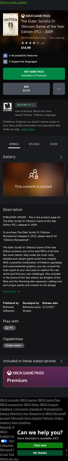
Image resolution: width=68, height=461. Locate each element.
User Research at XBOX (37, 413)
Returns (48, 418)
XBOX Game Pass (49, 400)
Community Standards (27, 409)
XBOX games (28, 400)
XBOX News (31, 404)
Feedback (6, 409)
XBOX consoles (9, 400)
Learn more (27, 129)
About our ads (9, 459)
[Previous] (53, 157)
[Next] (61, 157)
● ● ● (59, 89)
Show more (9, 291)
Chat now (40, 445)
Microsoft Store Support (26, 418)
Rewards (5, 427)
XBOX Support (49, 404)
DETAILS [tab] (14, 144)
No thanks (40, 453)
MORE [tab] (54, 144)
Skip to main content (13, 2)
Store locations (21, 422)
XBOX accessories (11, 404)
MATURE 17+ (24, 105)
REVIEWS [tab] (34, 144)
